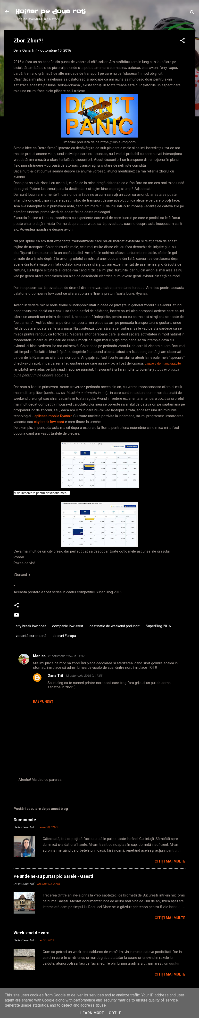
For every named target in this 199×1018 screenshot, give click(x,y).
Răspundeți (43, 701)
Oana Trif (56, 675)
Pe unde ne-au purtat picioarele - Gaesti (53, 876)
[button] (182, 41)
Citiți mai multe (170, 861)
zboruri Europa (64, 636)
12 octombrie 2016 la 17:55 (84, 675)
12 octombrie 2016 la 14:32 (66, 656)
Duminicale (25, 819)
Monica (39, 656)
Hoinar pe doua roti (51, 12)
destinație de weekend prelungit (115, 626)
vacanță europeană (31, 636)
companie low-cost (67, 626)
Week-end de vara (32, 932)
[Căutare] (192, 13)
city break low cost (49, 422)
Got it (115, 1013)
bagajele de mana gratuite (163, 363)
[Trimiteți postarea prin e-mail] (16, 616)
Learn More (92, 1013)
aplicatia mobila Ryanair (53, 416)
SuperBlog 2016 (158, 626)
